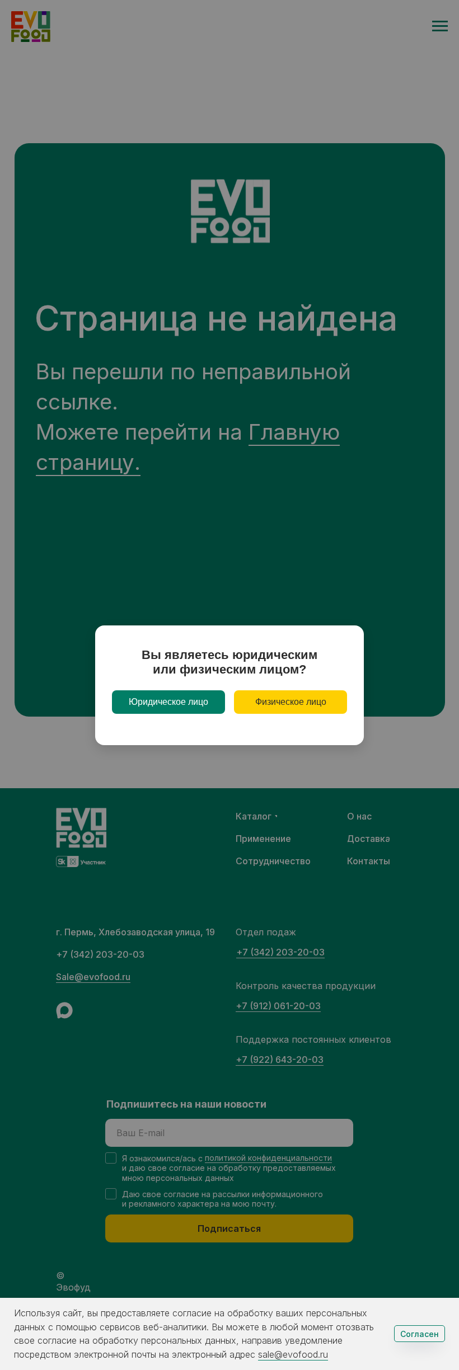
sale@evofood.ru (293, 1354)
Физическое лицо (290, 702)
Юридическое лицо (168, 702)
